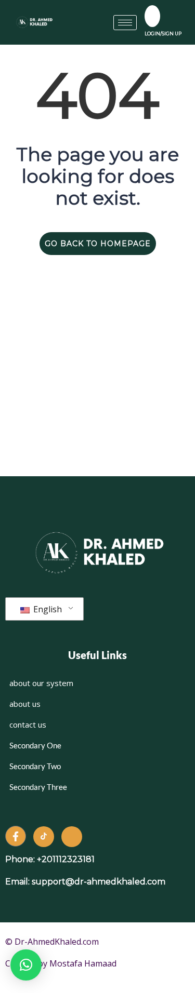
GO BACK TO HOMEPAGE (98, 243)
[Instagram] (71, 836)
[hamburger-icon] (125, 22)
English (46, 609)
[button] (26, 965)
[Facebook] (15, 836)
